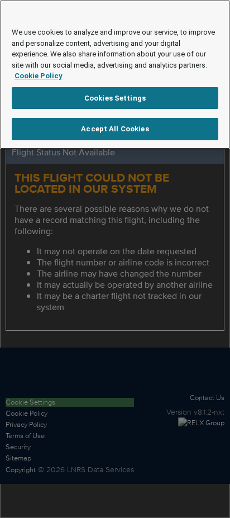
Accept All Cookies (114, 129)
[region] (115, 74)
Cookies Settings (115, 98)
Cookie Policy (39, 76)
